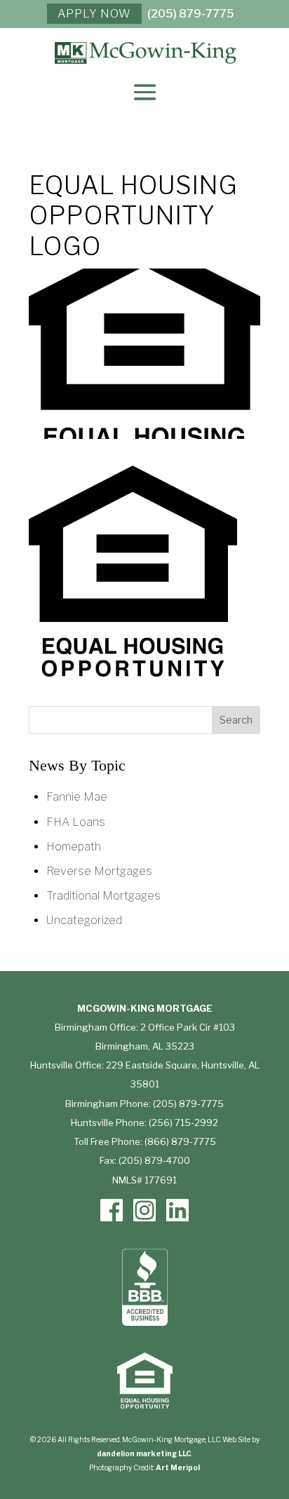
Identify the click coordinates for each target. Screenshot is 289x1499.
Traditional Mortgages (103, 895)
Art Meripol (178, 1467)
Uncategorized (84, 920)
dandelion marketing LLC (144, 1453)
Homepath (73, 846)
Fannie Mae (76, 796)
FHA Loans (75, 822)
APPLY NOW (94, 13)
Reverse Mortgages (99, 871)
